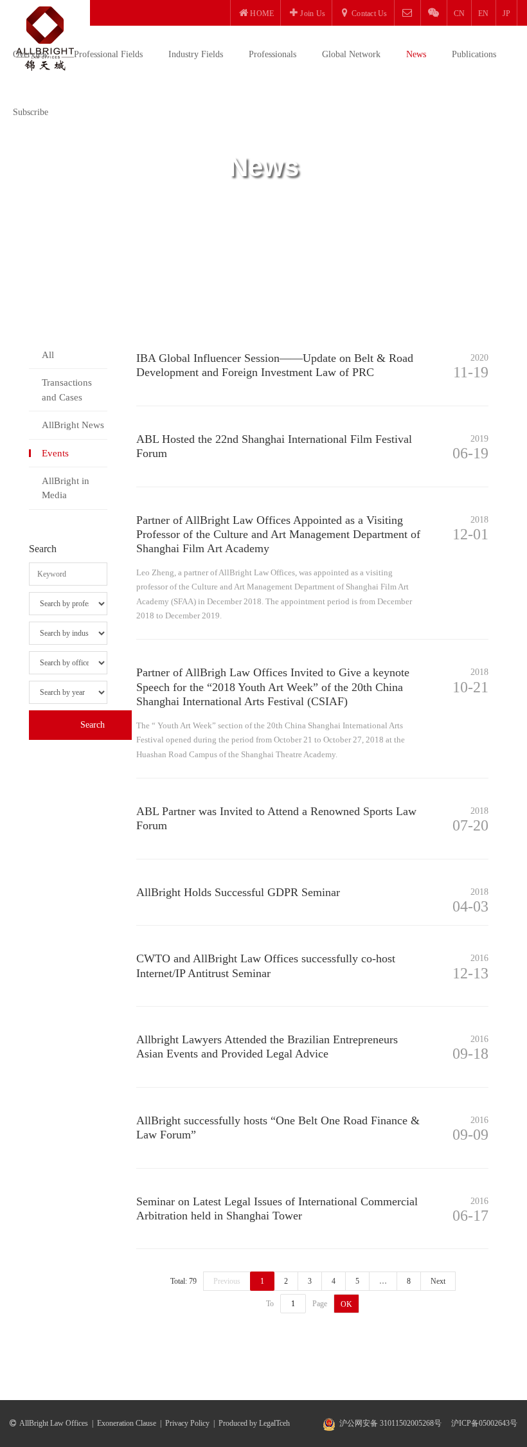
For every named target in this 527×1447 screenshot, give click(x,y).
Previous (226, 1281)
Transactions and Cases (67, 389)
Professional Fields (108, 54)
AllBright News (73, 425)
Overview (30, 54)
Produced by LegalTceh (254, 1423)
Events (55, 453)
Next (438, 1281)
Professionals (272, 54)
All (48, 355)
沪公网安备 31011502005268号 (390, 1423)
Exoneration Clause (126, 1423)
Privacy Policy (187, 1423)
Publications (474, 54)
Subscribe (30, 112)
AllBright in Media (65, 488)
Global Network (351, 54)
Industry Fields (195, 54)
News (416, 54)
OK (346, 1304)
